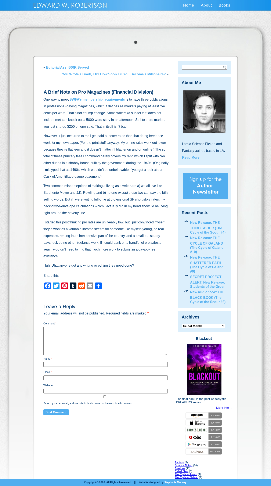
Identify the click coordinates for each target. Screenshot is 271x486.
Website (48, 385)
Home (188, 5)
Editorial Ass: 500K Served (67, 67)
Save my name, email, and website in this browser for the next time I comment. (88, 403)
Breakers (180, 468)
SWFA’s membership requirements (97, 99)
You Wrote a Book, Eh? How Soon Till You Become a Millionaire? (114, 74)
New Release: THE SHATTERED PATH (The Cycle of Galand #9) (207, 264)
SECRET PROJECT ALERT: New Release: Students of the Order (207, 281)
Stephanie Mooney (175, 482)
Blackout (204, 338)
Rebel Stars (181, 471)
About (206, 5)
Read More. (191, 157)
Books (224, 5)
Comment (49, 323)
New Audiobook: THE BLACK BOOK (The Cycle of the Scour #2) (207, 297)
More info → (224, 407)
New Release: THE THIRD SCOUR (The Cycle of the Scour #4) (207, 227)
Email (47, 372)
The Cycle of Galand (186, 477)
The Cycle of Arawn (186, 474)
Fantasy (179, 462)
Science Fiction (183, 465)
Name (47, 358)
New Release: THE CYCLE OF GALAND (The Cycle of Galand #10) (207, 245)
